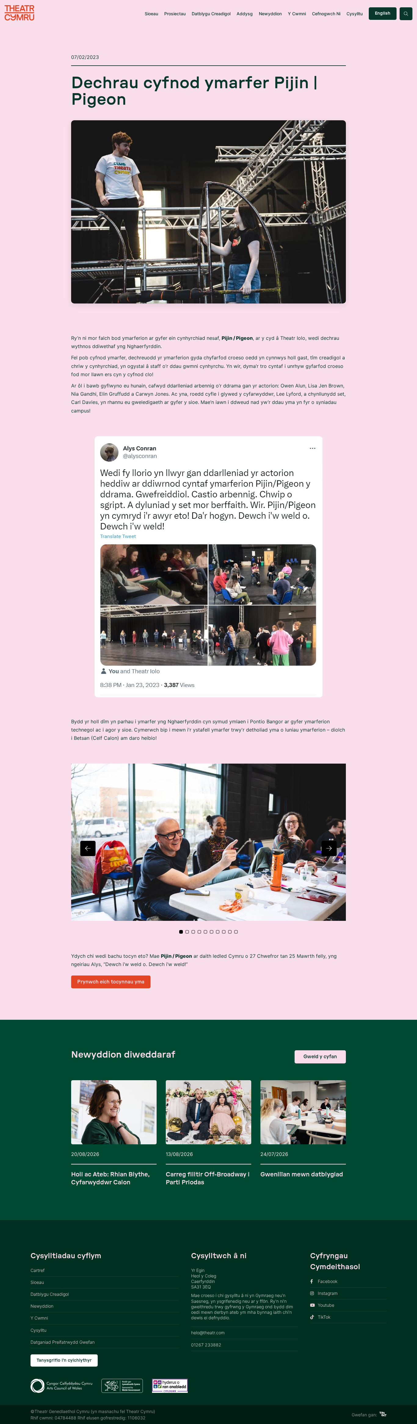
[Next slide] (329, 848)
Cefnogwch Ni (326, 13)
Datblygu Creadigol (211, 13)
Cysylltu (354, 13)
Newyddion (270, 13)
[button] (181, 932)
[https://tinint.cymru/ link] (382, 1414)
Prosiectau (175, 13)
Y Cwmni (297, 13)
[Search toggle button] (406, 13)
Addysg (245, 13)
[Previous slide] (88, 848)
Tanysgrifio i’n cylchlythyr (64, 1360)
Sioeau (151, 13)
